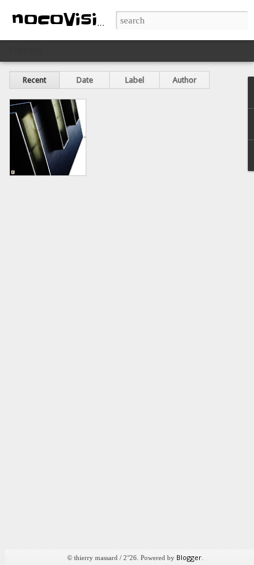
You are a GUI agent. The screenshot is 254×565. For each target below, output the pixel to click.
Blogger (189, 557)
